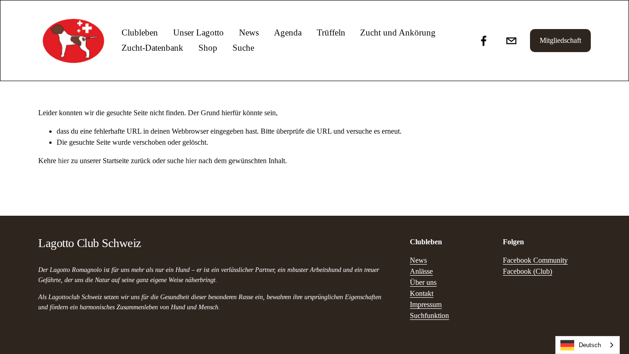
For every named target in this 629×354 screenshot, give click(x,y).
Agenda (288, 32)
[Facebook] (484, 41)
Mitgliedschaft (560, 40)
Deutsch (590, 345)
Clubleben (140, 32)
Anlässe (421, 271)
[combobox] (587, 345)
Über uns (423, 282)
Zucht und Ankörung (398, 32)
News (249, 32)
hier (63, 161)
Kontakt (421, 293)
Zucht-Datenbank (152, 48)
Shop (207, 48)
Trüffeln (331, 32)
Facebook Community (535, 260)
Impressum (426, 304)
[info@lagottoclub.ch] (511, 41)
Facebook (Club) (527, 271)
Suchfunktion (429, 315)
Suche (243, 48)
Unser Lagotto (198, 32)
